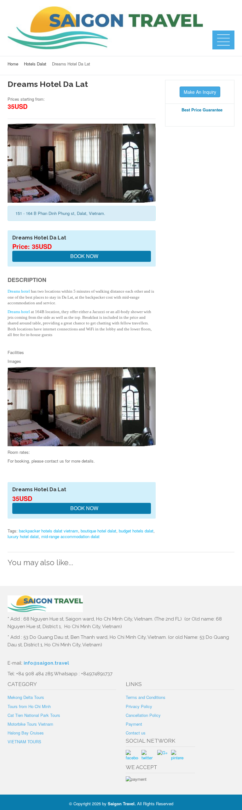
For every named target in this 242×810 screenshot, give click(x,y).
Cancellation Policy (143, 715)
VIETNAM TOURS (24, 742)
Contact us (136, 733)
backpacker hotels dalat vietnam (48, 531)
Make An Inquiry (200, 92)
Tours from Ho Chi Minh (29, 706)
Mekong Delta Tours (26, 697)
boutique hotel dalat (98, 531)
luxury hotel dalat (23, 536)
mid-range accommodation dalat (70, 536)
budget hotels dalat (136, 531)
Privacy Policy (139, 706)
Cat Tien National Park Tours (34, 715)
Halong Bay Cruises (26, 733)
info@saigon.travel (45, 663)
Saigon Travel (121, 804)
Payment (134, 724)
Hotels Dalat (35, 64)
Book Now (83, 256)
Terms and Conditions (145, 697)
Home (13, 64)
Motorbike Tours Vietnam (30, 724)
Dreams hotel (19, 291)
